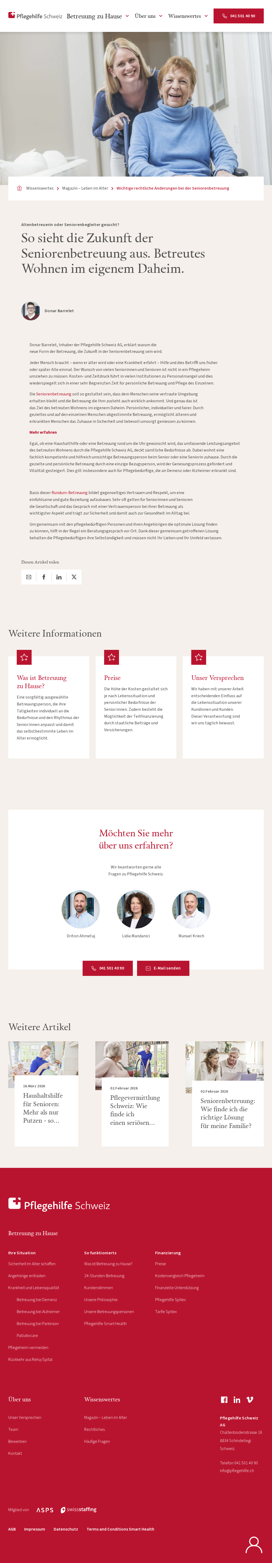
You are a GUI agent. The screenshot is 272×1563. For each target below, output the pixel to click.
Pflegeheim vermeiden (28, 1348)
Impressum (34, 1529)
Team (13, 1429)
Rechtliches (94, 1429)
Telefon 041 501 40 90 (239, 1463)
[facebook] (224, 1399)
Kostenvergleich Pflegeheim (180, 1276)
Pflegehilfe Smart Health (105, 1324)
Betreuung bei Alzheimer (38, 1312)
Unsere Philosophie (101, 1300)
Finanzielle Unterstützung (177, 1288)
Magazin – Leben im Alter (105, 1417)
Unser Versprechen (24, 1417)
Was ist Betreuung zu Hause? (108, 1264)
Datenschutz (66, 1529)
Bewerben (17, 1441)
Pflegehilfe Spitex (170, 1300)
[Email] (28, 577)
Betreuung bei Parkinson (38, 1324)
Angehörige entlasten (26, 1276)
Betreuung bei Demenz (37, 1300)
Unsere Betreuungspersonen (109, 1312)
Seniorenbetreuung (53, 394)
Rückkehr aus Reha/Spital (30, 1360)
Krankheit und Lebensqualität (33, 1288)
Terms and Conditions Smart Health (120, 1529)
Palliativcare (27, 1336)
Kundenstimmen (98, 1288)
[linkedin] (237, 1399)
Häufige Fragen (97, 1441)
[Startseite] (59, 1205)
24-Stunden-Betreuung (104, 1276)
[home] (35, 16)
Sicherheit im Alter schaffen (32, 1264)
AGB (12, 1529)
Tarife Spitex (166, 1312)
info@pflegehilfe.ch (237, 1471)
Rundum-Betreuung (70, 493)
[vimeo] (249, 1399)
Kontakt (15, 1453)
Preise (160, 1264)
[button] (99, 16)
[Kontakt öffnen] (254, 1545)
